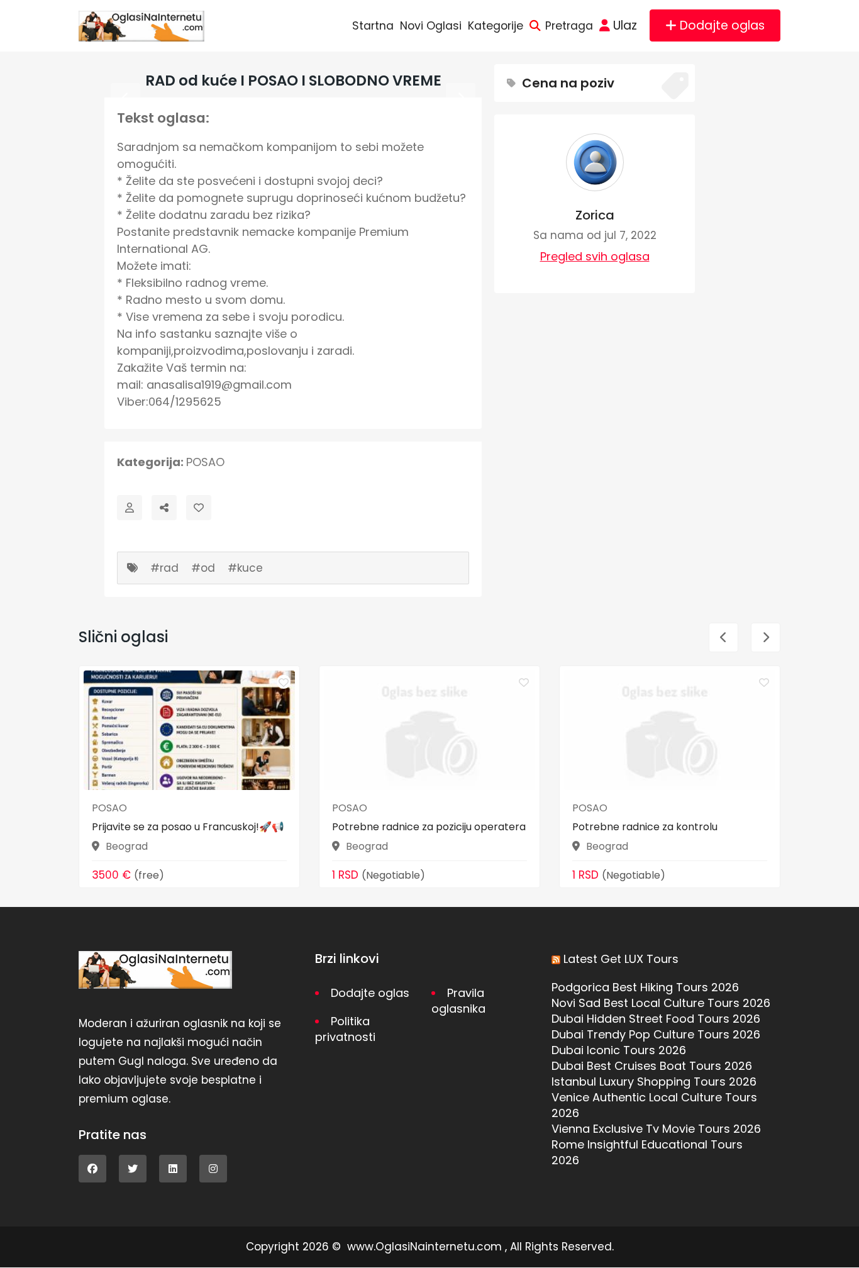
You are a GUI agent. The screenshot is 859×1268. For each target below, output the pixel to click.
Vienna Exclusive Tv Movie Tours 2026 (656, 1129)
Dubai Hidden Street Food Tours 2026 (655, 1018)
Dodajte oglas (722, 25)
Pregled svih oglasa (595, 256)
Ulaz (625, 25)
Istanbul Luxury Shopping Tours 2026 (653, 1081)
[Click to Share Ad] (164, 507)
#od (203, 568)
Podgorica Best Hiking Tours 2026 (645, 987)
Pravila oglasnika (458, 1000)
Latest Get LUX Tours (621, 959)
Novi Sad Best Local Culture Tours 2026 (660, 1003)
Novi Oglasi (431, 25)
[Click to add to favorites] (284, 682)
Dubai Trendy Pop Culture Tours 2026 (655, 1034)
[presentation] (125, 98)
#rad (164, 568)
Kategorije (495, 25)
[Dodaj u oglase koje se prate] (198, 507)
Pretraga (569, 25)
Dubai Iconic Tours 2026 (618, 1050)
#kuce (245, 568)
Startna (373, 25)
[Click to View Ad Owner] (129, 507)
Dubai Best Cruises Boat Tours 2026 (651, 1066)
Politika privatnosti (345, 1029)
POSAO (205, 462)
